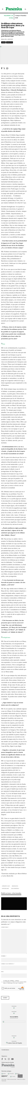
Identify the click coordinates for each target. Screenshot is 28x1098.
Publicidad (4, 1080)
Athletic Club (6, 886)
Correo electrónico (7, 963)
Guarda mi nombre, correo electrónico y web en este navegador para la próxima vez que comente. (14, 982)
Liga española (15, 888)
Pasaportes (9, 42)
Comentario (5, 927)
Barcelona (15, 886)
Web (2, 971)
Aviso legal (4, 1079)
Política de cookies (21, 1079)
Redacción (4, 39)
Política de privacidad (11, 1079)
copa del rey (5, 888)
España (3, 42)
